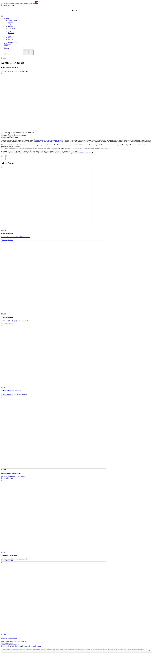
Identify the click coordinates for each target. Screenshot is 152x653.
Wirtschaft (10, 26)
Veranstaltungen (12, 20)
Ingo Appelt (58, 140)
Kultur (9, 29)
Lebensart (10, 39)
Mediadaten (7, 44)
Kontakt (6, 48)
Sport (9, 31)
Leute (9, 41)
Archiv (6, 45)
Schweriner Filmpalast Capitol (59, 151)
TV (5, 47)
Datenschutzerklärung (7, 650)
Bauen (9, 36)
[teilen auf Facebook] (14, 135)
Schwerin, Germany (76, 10)
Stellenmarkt (11, 28)
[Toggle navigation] (1, 57)
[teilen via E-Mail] (22, 135)
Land (9, 25)
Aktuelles (10, 22)
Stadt (9, 23)
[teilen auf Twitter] (5, 135)
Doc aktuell (11, 33)
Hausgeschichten (12, 42)
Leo (9, 34)
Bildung (10, 37)
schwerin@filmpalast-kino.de (83, 153)
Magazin (6, 18)
